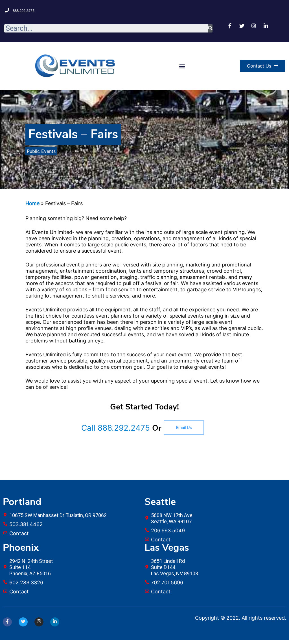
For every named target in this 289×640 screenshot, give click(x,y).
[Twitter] (23, 621)
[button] (182, 66)
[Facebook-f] (7, 621)
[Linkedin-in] (54, 621)
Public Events (41, 151)
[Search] (210, 28)
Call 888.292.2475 (115, 428)
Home (32, 203)
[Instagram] (38, 621)
